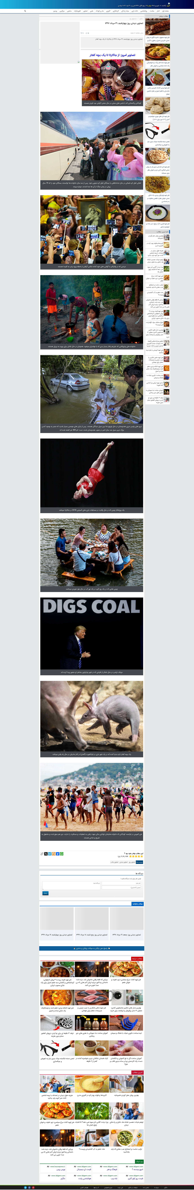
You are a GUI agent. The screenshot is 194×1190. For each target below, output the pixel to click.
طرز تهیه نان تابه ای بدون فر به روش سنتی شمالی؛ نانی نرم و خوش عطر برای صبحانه (157, 170)
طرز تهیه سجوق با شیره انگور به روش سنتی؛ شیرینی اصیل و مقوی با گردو (157, 39)
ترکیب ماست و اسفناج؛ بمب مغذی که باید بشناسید (126, 1150)
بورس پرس (60, 1169)
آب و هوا (96, 1188)
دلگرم (63, 1178)
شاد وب (114, 1178)
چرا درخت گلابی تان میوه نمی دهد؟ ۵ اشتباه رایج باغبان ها (91, 1123)
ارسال (45, 893)
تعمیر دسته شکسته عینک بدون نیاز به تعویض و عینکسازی (158, 143)
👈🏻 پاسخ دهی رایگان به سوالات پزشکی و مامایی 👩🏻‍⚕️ (91, 948)
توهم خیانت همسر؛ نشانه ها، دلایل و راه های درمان (126, 1123)
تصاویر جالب (114, 862)
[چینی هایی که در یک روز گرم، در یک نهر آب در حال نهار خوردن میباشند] (91, 552)
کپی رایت (120, 1188)
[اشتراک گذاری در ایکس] (46, 853)
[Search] (25, 11)
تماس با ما (146, 1188)
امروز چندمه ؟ (137, 1169)
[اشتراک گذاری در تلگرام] (50, 853)
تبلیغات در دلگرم (133, 1188)
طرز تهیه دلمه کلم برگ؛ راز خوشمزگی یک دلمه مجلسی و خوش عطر (158, 64)
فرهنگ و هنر (112, 1169)
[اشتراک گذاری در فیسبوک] (57, 853)
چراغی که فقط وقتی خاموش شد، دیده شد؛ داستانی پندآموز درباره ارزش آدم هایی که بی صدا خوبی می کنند (57, 1152)
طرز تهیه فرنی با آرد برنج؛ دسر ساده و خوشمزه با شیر (157, 225)
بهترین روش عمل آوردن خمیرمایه (126, 1095)
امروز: (168, 5)
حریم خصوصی (108, 1188)
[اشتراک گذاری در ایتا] (53, 853)
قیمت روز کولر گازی (135, 1178)
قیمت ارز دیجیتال (84, 1169)
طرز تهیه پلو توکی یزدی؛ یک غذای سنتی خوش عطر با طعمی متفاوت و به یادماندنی (158, 198)
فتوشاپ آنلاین (84, 1188)
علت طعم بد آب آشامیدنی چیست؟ (92, 1149)
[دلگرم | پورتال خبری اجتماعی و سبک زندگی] (167, 4)
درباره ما (156, 1188)
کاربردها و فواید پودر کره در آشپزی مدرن (92, 1095)
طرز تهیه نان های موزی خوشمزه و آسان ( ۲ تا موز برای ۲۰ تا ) (159, 118)
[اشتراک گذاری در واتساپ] (61, 853)
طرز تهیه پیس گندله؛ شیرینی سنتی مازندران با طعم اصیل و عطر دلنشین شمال (158, 91)
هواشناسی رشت (84, 1178)
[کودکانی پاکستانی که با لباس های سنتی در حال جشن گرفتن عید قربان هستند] (112, 79)
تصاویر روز (132, 862)
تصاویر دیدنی (124, 862)
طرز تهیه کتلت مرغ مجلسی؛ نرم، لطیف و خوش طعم (57, 1123)
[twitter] (25, 1187)
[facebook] (29, 1187)
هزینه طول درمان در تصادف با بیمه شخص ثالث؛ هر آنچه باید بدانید (57, 1096)
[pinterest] (33, 1187)
